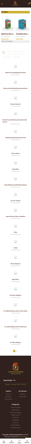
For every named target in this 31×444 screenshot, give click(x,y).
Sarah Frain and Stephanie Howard (15, 72)
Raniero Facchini (15, 104)
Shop (3, 442)
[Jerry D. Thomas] (15, 194)
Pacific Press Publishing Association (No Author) (14, 121)
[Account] (11, 441)
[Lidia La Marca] (15, 147)
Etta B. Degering (15, 263)
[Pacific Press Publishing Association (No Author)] (15, 113)
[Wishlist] (27, 441)
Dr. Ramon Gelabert (15, 295)
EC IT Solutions (22, 436)
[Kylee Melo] (15, 163)
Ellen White (15, 279)
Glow (15, 232)
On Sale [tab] (4, 12)
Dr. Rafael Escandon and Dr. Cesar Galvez (16, 311)
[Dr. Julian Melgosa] (15, 336)
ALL (3, 51)
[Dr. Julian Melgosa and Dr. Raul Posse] (15, 320)
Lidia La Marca (15, 153)
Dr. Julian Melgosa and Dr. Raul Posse (16, 326)
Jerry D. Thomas (15, 200)
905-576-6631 (22, 380)
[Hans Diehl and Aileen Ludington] (15, 210)
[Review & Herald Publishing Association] (15, 82)
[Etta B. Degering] (15, 257)
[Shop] (4, 441)
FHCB (15, 248)
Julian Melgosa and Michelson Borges (15, 185)
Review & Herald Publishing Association (15, 88)
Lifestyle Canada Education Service (15, 137)
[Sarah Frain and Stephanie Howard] (15, 66)
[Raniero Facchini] (15, 98)
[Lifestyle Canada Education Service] (15, 131)
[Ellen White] (15, 273)
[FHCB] (15, 241)
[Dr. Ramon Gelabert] (15, 289)
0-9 (19, 56)
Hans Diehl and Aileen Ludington (15, 216)
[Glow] (15, 226)
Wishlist (27, 442)
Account (11, 442)
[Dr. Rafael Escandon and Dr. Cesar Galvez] (15, 304)
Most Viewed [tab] (6, 41)
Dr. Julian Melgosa (15, 342)
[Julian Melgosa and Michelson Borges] (15, 178)
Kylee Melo (15, 169)
